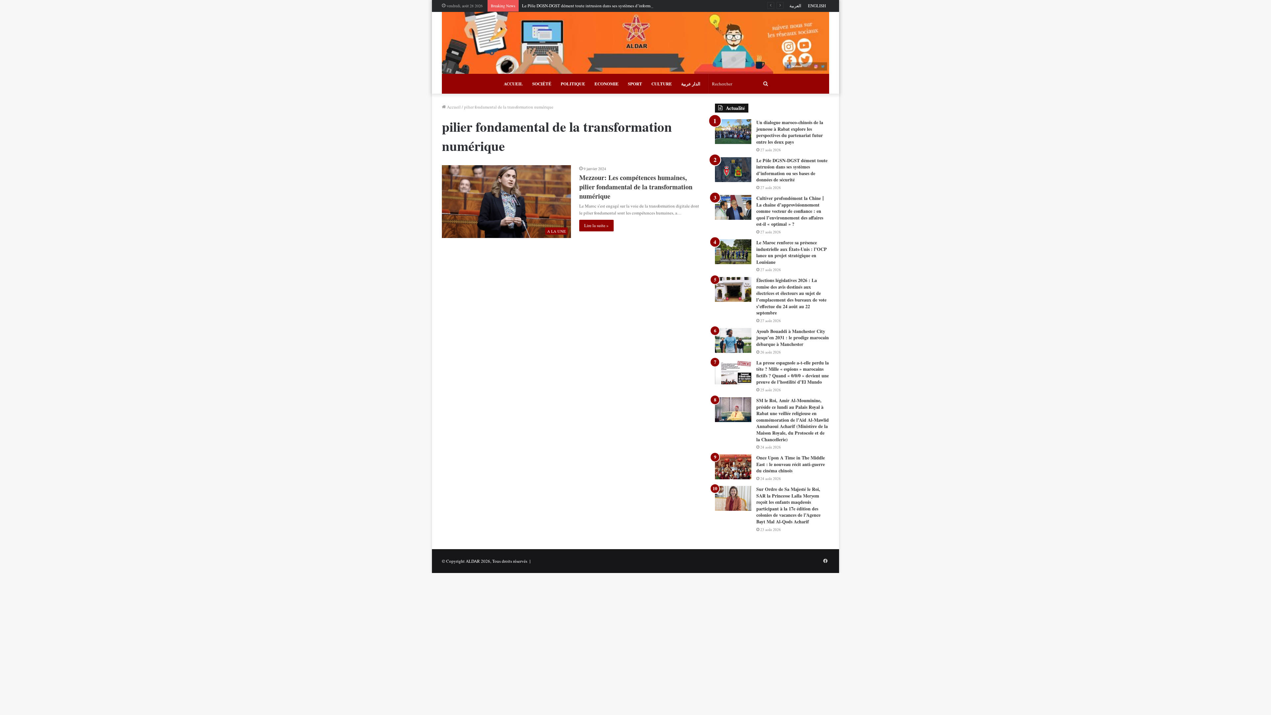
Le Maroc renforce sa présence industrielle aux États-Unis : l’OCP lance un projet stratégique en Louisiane (791, 252)
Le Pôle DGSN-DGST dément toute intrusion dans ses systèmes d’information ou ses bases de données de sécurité (623, 6)
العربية (795, 6)
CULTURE (661, 83)
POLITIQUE (573, 83)
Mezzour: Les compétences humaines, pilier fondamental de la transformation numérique (635, 187)
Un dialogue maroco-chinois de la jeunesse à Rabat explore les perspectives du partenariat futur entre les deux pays (789, 132)
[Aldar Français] (635, 43)
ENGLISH (817, 6)
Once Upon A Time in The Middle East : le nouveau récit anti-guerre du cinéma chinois (790, 464)
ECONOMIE (606, 83)
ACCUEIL (513, 83)
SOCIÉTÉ (541, 83)
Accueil (453, 107)
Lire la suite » (596, 225)
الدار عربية (690, 83)
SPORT (635, 83)
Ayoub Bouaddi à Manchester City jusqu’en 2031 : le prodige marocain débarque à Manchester (792, 338)
